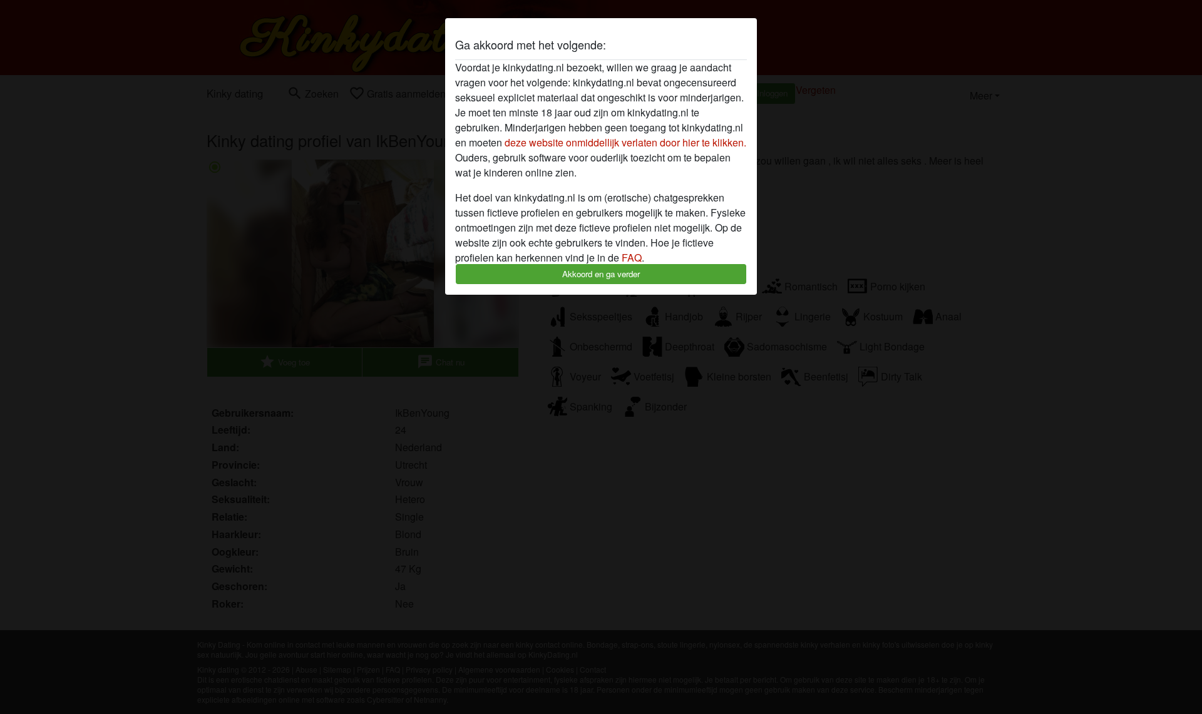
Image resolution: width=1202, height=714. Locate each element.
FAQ (632, 257)
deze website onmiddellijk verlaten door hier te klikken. (625, 142)
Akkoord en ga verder (601, 274)
